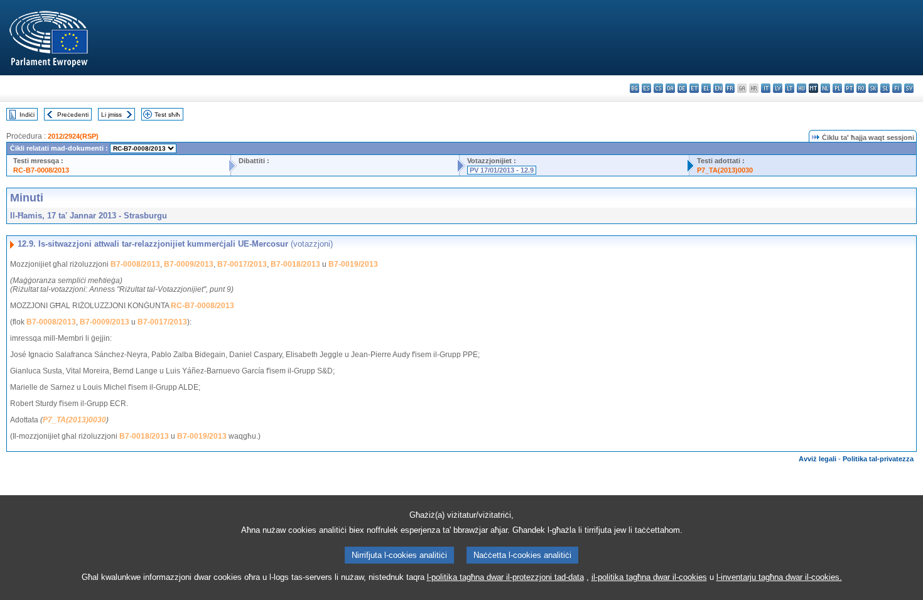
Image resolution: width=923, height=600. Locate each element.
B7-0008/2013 (135, 264)
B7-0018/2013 (295, 264)
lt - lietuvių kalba (789, 88)
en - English (718, 88)
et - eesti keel (694, 88)
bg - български (634, 88)
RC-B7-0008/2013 (41, 170)
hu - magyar (801, 88)
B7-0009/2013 (188, 264)
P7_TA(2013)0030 (725, 170)
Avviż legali (817, 459)
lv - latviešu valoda (777, 88)
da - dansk (670, 88)
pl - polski (837, 88)
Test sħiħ (167, 114)
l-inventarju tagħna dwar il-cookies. (779, 577)
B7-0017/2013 (242, 264)
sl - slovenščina (885, 88)
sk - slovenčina (873, 88)
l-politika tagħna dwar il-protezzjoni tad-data (505, 577)
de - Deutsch (682, 88)
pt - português (849, 88)
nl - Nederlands (825, 88)
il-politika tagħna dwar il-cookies (649, 577)
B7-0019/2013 (353, 264)
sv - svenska (909, 88)
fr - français (730, 88)
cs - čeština (658, 88)
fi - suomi (897, 88)
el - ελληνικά (706, 88)
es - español (646, 88)
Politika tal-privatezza (878, 459)
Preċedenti (73, 114)
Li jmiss (111, 114)
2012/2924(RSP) (73, 136)
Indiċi (27, 114)
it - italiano (765, 88)
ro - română (861, 88)
